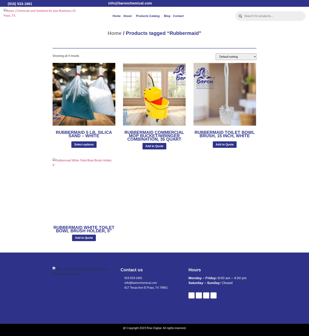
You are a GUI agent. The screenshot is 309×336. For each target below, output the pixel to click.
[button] (128, 16)
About (127, 16)
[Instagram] (304, 3)
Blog (167, 16)
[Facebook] (283, 3)
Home (117, 16)
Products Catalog (148, 16)
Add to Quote (154, 146)
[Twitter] (290, 3)
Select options (84, 144)
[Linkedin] (297, 3)
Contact (178, 16)
